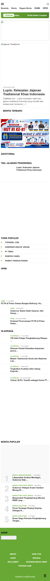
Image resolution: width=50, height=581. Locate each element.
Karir (13, 558)
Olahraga (14, 336)
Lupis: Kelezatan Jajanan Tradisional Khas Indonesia (24, 92)
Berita (15, 475)
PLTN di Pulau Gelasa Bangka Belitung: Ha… (22, 303)
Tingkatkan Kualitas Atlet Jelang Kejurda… (25, 370)
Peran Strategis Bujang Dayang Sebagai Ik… (27, 509)
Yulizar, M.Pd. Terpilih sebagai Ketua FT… (29, 380)
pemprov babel (12, 256)
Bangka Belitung (19, 485)
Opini (3, 301)
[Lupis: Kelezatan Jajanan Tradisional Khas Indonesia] (25, 63)
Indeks (13, 554)
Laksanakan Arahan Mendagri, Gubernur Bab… (26, 478)
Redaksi (36, 558)
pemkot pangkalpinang (16, 260)
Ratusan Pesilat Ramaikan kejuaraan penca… (27, 349)
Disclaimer (13, 562)
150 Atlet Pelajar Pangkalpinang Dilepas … (28, 339)
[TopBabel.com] (25, 3)
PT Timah (9, 251)
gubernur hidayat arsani (17, 247)
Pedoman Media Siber (36, 562)
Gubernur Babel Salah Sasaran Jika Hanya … (26, 312)
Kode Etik (36, 554)
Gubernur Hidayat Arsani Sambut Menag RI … (27, 488)
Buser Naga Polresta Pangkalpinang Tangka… (29, 519)
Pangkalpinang (25, 475)
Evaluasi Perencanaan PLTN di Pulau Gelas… (27, 322)
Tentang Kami (24, 566)
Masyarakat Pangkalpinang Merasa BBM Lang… (28, 499)
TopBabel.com (12, 242)
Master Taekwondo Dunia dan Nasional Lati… (28, 359)
